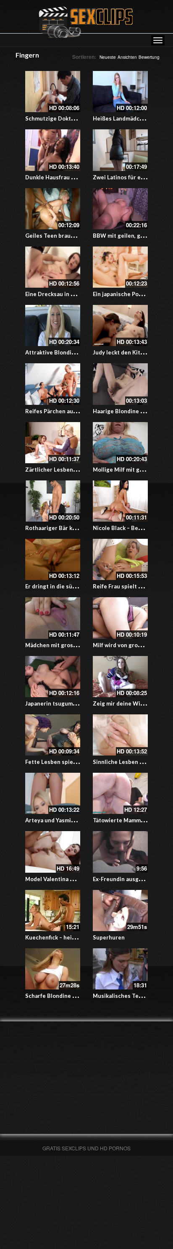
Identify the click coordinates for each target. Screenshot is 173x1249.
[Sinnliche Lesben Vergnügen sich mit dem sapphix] (120, 735)
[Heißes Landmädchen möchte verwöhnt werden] (120, 91)
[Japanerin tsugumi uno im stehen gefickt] (52, 676)
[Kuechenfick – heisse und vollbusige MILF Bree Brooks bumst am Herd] (52, 910)
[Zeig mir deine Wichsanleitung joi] (120, 676)
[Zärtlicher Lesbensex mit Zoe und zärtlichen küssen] (52, 442)
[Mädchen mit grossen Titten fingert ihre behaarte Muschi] (52, 617)
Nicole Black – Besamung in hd (133, 528)
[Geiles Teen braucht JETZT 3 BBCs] (52, 208)
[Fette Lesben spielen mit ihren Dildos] (52, 735)
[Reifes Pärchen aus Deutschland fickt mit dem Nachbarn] (52, 383)
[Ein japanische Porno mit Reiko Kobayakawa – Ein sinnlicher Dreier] (120, 267)
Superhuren (109, 937)
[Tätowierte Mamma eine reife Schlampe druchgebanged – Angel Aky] (120, 793)
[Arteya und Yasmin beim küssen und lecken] (52, 793)
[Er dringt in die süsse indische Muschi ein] (52, 559)
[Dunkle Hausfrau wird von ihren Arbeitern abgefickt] (52, 150)
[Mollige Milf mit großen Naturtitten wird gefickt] (120, 442)
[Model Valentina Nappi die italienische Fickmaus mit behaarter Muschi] (52, 851)
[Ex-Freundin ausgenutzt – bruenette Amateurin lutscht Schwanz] (120, 851)
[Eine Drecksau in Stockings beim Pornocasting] (52, 267)
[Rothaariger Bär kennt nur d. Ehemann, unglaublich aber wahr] (52, 501)
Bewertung (149, 57)
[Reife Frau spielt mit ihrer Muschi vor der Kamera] (120, 559)
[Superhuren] (120, 910)
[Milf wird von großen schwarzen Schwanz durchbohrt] (120, 617)
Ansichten (127, 57)
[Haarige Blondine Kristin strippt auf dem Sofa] (120, 383)
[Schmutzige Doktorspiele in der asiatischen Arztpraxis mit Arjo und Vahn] (52, 91)
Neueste (108, 57)
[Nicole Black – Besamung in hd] (120, 501)
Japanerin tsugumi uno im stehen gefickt (79, 703)
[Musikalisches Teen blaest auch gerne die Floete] (120, 968)
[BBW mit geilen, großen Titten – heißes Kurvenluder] (120, 208)
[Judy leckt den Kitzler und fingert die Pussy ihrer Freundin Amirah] (120, 325)
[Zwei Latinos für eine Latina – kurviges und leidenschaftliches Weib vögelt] (120, 150)
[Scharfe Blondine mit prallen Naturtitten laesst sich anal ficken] (52, 968)
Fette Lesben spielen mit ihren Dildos (75, 761)
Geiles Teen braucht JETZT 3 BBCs (71, 235)
